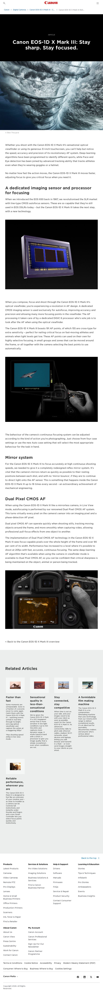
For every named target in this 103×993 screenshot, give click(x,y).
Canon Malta (9, 976)
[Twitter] (91, 977)
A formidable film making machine (86, 701)
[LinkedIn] (84, 977)
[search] (4, 3)
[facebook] (78, 977)
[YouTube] (97, 977)
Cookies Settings (63, 968)
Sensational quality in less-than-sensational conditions (37, 704)
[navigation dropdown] (97, 3)
